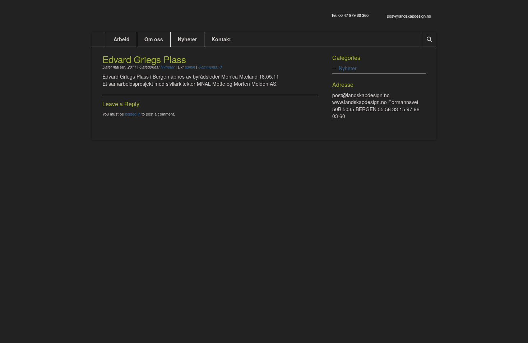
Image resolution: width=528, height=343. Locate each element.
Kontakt (221, 39)
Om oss (153, 39)
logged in (132, 114)
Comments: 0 (210, 67)
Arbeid (122, 39)
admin (190, 67)
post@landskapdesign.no (409, 16)
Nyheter (187, 39)
